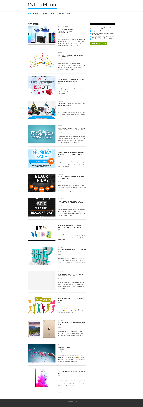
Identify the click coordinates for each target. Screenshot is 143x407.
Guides (52, 13)
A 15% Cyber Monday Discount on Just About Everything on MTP (71, 153)
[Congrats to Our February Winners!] (41, 353)
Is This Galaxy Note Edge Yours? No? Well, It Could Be (71, 275)
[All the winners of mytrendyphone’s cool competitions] (41, 35)
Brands (45, 13)
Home (29, 13)
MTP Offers (61, 13)
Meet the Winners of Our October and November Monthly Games (71, 129)
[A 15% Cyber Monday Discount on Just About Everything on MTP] (41, 158)
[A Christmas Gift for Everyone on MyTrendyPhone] (41, 110)
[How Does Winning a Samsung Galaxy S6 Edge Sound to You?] (41, 232)
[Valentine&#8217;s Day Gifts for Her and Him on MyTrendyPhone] (41, 85)
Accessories (36, 13)
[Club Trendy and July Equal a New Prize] (41, 256)
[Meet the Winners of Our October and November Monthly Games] (41, 134)
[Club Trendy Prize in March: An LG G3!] (41, 378)
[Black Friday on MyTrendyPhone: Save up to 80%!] (41, 183)
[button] (114, 14)
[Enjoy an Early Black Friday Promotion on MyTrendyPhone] (41, 207)
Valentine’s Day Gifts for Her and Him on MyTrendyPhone (71, 80)
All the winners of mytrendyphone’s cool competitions (67, 31)
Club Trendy (60, 223)
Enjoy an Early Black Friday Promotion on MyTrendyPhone (70, 202)
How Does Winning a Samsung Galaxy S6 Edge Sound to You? (70, 226)
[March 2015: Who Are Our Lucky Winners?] (41, 305)
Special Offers (61, 77)
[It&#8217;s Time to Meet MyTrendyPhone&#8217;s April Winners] (41, 61)
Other (69, 13)
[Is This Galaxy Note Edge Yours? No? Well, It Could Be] (41, 280)
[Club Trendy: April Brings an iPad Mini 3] (41, 329)
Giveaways (60, 26)
